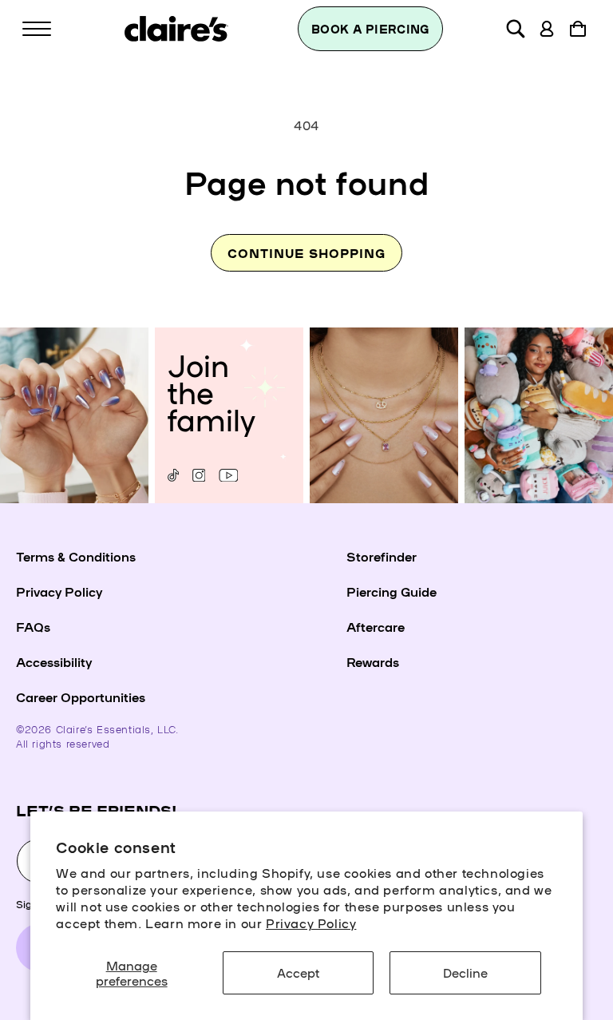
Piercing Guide (391, 591)
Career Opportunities (80, 696)
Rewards (372, 661)
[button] (36, 28)
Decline (465, 972)
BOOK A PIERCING (370, 29)
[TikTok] (173, 475)
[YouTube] (229, 475)
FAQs (33, 626)
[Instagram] (198, 475)
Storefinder (381, 556)
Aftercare (375, 626)
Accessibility (54, 661)
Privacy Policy (311, 922)
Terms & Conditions (76, 556)
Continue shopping (306, 252)
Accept (298, 972)
